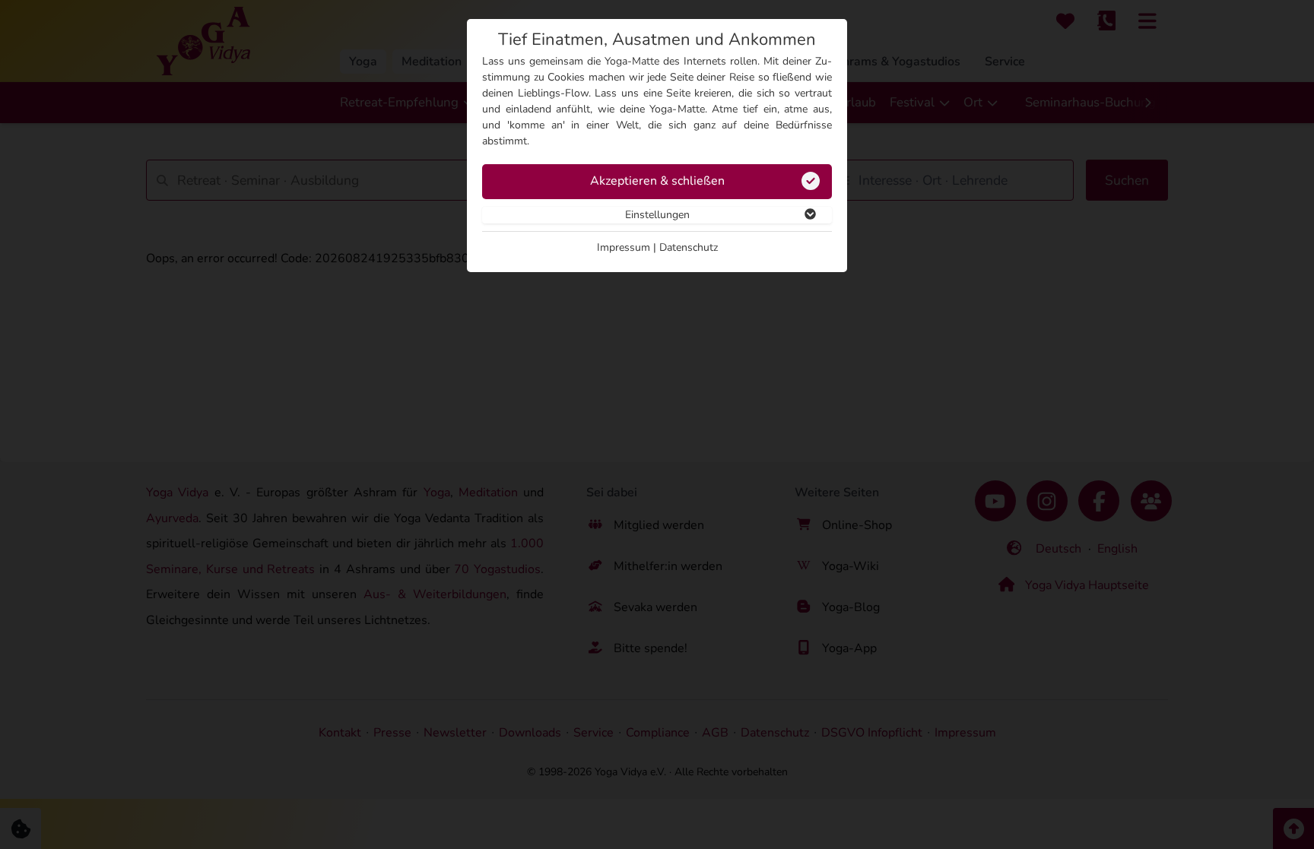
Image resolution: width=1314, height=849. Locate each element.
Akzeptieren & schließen (657, 181)
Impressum (623, 247)
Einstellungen (657, 214)
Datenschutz (688, 247)
